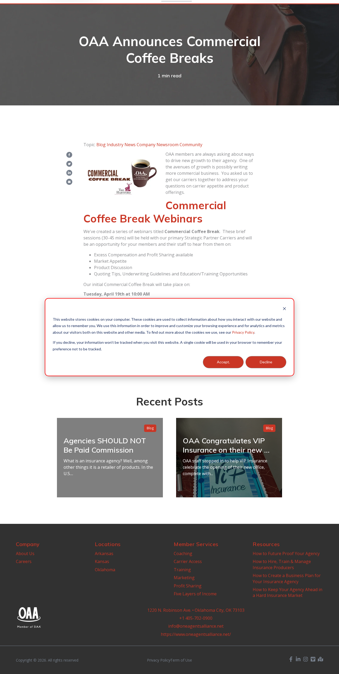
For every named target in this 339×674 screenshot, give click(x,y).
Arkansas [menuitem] (104, 553)
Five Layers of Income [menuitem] (195, 594)
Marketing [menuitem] (184, 578)
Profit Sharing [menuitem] (188, 586)
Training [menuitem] (182, 570)
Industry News (121, 145)
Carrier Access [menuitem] (188, 561)
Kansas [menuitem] (102, 561)
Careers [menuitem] (24, 561)
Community (191, 145)
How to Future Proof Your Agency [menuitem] (286, 553)
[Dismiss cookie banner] (284, 309)
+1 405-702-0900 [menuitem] (195, 618)
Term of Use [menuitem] (181, 660)
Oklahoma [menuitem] (105, 570)
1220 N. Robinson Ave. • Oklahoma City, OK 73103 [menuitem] (195, 610)
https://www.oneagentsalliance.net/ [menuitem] (196, 634)
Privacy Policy (243, 332)
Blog (101, 145)
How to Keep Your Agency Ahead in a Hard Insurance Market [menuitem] (287, 592)
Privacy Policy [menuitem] (158, 660)
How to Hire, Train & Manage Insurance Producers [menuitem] (282, 564)
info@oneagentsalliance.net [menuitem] (196, 626)
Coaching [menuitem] (183, 553)
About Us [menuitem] (25, 553)
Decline (266, 362)
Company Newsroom (158, 145)
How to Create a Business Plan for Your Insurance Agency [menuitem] (287, 578)
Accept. (223, 362)
